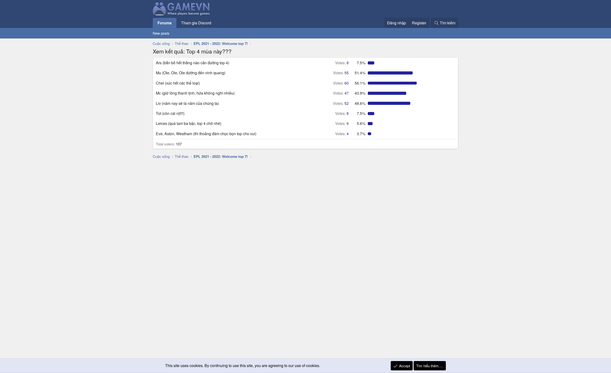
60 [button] (341, 83)
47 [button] (341, 93)
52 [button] (341, 103)
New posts (161, 33)
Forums (165, 23)
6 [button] (342, 123)
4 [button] (342, 133)
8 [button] (342, 62)
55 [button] (341, 72)
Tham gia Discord (196, 23)
